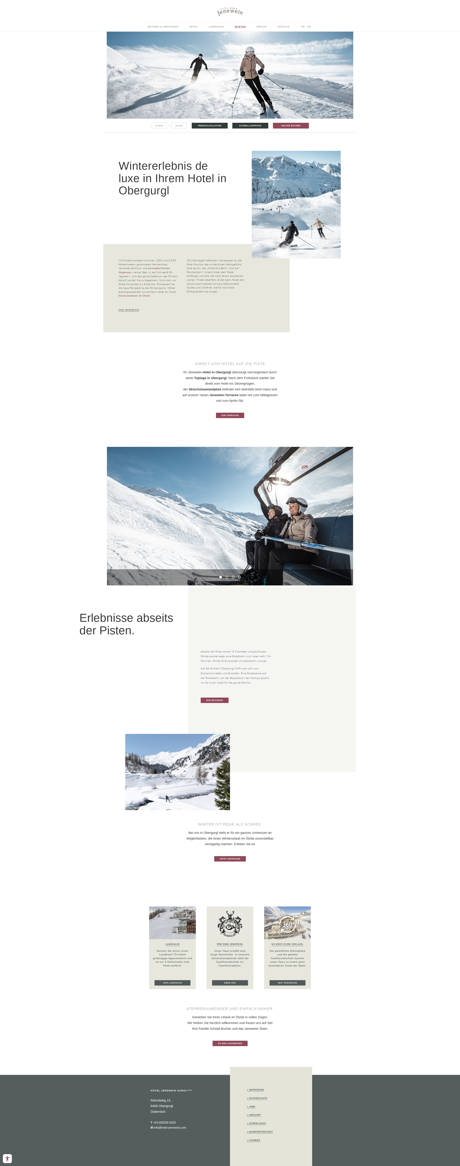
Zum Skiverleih (129, 309)
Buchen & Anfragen (163, 27)
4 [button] (239, 110)
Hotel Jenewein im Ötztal (134, 295)
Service (283, 27)
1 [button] (220, 110)
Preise (262, 27)
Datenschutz (257, 1098)
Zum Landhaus (172, 983)
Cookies (253, 1140)
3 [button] (233, 110)
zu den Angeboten (230, 1043)
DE (303, 27)
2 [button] (227, 110)
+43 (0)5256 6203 (163, 1122)
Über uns (230, 983)
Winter (240, 27)
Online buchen (291, 125)
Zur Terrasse (230, 415)
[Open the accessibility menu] (7, 1158)
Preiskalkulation (210, 125)
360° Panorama (287, 983)
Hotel (193, 27)
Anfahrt (254, 1114)
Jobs (251, 1106)
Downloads (256, 1123)
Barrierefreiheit (260, 1131)
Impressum (255, 1089)
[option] (230, 75)
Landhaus (216, 27)
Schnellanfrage (250, 125)
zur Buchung (214, 700)
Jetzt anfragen (230, 859)
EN (309, 27)
